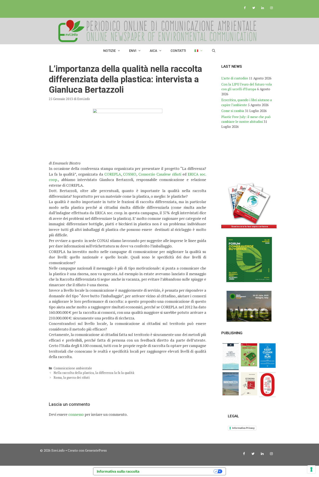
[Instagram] (271, 8)
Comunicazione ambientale (73, 368)
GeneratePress (96, 450)
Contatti (178, 51)
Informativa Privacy (243, 427)
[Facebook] (244, 8)
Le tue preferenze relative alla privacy (178, 471)
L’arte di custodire (234, 78)
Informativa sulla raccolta (118, 471)
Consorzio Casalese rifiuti (159, 174)
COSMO (129, 174)
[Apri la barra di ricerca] (213, 50)
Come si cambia (232, 111)
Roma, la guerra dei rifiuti (72, 377)
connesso (76, 414)
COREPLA (112, 174)
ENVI (132, 51)
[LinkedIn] (262, 8)
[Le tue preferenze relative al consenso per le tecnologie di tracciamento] (311, 469)
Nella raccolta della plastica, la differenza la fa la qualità (94, 373)
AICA (153, 51)
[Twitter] (253, 8)
